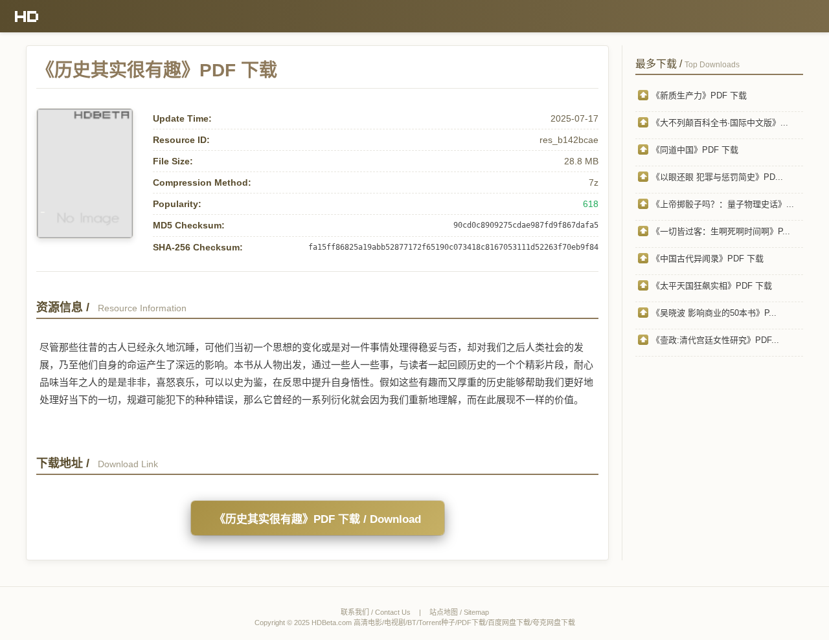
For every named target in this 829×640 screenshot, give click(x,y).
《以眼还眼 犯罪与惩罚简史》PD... (717, 177)
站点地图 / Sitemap (459, 612)
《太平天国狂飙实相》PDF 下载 (712, 286)
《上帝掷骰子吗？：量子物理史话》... (723, 204)
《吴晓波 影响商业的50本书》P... (714, 313)
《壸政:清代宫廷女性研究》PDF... (715, 340)
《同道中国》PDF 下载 (695, 150)
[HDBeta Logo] (27, 16)
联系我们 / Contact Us (376, 612)
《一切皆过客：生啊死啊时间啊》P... (721, 231)
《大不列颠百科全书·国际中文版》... (720, 122)
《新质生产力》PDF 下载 (699, 95)
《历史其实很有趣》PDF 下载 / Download (317, 519)
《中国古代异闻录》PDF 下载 (708, 258)
